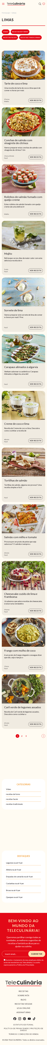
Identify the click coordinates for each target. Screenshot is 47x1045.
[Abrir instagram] (19, 1018)
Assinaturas (23, 1012)
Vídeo (5, 32)
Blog (23, 999)
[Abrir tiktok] (34, 1018)
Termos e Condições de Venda (24, 1034)
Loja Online (23, 1008)
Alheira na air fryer (13, 869)
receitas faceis (10, 37)
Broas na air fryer (13, 890)
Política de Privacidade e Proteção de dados (23, 1029)
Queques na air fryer (14, 897)
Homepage (6, 13)
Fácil (6, 158)
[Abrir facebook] (14, 1018)
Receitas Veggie (23, 1004)
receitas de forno (20, 32)
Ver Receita (35, 100)
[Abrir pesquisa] (40, 4)
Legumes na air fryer (14, 863)
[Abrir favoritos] (43, 3)
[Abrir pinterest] (24, 1018)
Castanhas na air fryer (15, 883)
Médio (6, 101)
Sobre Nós (23, 995)
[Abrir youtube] (29, 1018)
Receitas (23, 991)
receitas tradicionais (30, 37)
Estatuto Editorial (23, 1025)
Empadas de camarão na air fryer (19, 876)
